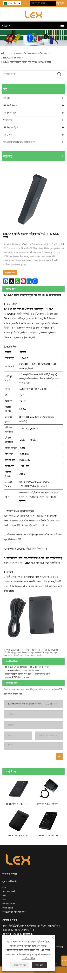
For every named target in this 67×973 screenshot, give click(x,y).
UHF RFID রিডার (12, 670)
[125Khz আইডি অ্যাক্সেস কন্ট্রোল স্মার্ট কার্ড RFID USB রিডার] (33, 199)
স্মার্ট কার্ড (6, 98)
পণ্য (10, 53)
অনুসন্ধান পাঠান (10, 272)
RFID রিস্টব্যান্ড (9, 112)
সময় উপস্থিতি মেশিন (42, 674)
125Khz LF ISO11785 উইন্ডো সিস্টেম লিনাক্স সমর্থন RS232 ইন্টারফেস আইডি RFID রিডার (49, 835)
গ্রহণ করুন (39, 965)
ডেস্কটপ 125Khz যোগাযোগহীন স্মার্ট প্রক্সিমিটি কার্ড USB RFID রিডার (49, 804)
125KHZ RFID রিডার (11, 57)
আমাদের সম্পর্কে (8, 891)
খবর (4, 899)
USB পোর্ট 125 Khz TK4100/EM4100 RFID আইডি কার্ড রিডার (19, 804)
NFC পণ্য (7, 134)
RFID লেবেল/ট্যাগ (10, 127)
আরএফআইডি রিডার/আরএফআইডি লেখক (31, 53)
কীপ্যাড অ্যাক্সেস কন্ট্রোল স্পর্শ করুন (18, 674)
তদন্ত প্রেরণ (7, 907)
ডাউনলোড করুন (8, 903)
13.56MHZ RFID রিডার (16, 667)
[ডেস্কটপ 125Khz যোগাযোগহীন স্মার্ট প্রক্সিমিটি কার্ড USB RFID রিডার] (48, 788)
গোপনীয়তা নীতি (28, 958)
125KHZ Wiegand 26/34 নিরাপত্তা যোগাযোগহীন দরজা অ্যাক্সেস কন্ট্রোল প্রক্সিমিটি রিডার (19, 835)
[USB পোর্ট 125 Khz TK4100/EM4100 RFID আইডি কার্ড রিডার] (18, 788)
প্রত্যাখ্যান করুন (19, 965)
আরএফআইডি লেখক (31, 670)
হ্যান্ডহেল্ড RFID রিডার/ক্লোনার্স (17, 677)
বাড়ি (3, 53)
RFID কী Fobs (10, 105)
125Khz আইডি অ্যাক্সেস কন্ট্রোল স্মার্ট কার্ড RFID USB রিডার (26, 62)
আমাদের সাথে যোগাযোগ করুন (14, 911)
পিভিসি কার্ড (7, 120)
